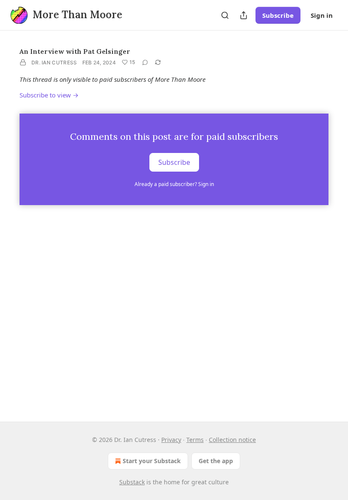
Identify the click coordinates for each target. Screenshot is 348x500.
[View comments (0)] (145, 62)
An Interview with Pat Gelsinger (75, 51)
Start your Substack (152, 461)
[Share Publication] (243, 15)
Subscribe (278, 15)
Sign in (322, 15)
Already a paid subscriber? (174, 184)
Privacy (171, 440)
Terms (195, 440)
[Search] (224, 15)
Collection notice (232, 440)
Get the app (216, 461)
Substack (132, 482)
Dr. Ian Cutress (54, 62)
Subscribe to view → (49, 95)
